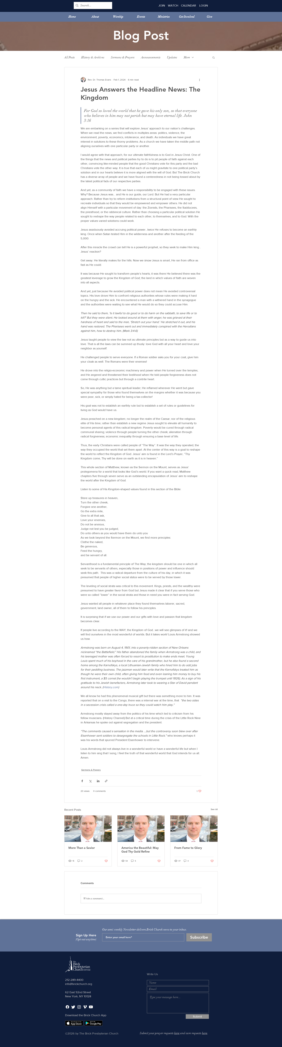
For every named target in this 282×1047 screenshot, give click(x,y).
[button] (213, 57)
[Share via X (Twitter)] (90, 781)
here (177, 1033)
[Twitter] (73, 1007)
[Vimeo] (85, 1007)
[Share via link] (106, 781)
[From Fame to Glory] (194, 828)
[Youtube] (91, 1007)
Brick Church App (95, 1015)
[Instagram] (79, 1007)
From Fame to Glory (188, 848)
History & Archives (92, 57)
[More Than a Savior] (88, 828)
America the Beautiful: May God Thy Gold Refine (140, 849)
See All (214, 809)
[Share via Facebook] (82, 781)
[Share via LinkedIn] (98, 781)
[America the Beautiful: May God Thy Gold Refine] (141, 828)
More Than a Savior (81, 848)
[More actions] (199, 80)
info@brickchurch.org (78, 984)
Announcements (150, 57)
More (187, 57)
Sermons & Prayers (122, 57)
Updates (172, 57)
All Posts (69, 57)
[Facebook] (67, 1007)
